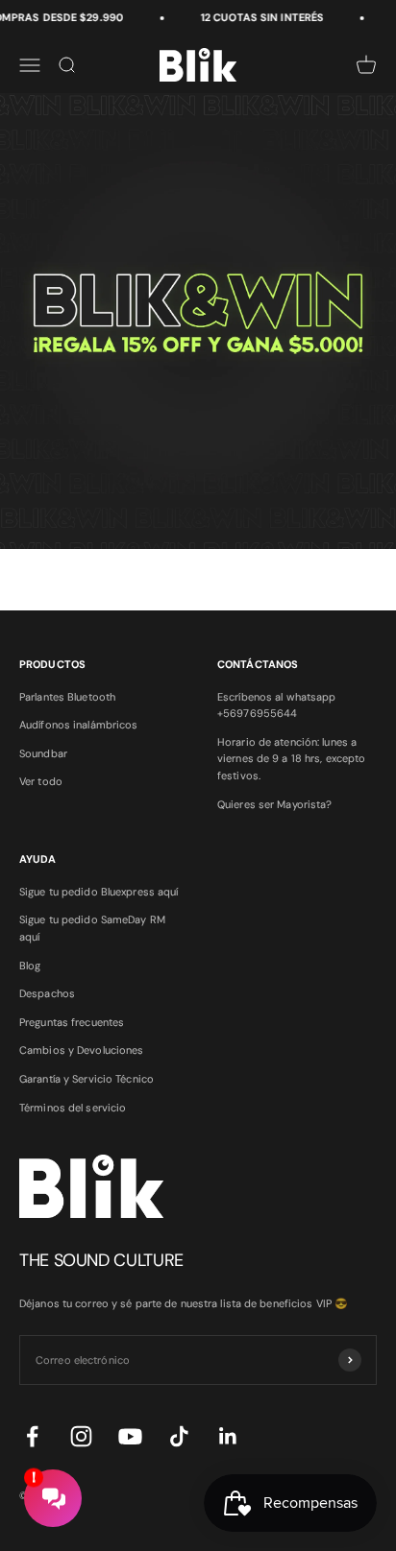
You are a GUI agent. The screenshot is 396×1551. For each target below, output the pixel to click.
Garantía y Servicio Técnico (86, 1079)
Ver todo (40, 781)
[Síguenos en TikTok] (179, 1436)
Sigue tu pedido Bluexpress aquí (98, 891)
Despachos (47, 993)
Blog (29, 965)
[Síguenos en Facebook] (32, 1436)
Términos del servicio (72, 1107)
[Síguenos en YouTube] (130, 1436)
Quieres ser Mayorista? (274, 804)
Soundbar (43, 753)
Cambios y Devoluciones (81, 1050)
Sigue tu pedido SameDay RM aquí (92, 928)
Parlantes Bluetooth (67, 697)
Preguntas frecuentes (71, 1022)
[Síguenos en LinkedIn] (228, 1436)
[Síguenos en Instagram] (81, 1436)
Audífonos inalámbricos (78, 724)
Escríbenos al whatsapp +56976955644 (276, 705)
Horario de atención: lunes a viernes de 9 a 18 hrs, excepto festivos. (291, 758)
